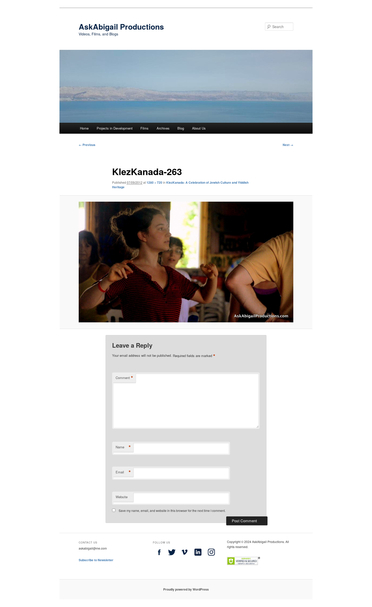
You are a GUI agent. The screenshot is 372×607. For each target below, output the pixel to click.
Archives (163, 128)
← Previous (87, 144)
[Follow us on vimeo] (184, 557)
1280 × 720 (154, 182)
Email (123, 472)
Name (123, 447)
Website (122, 496)
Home (84, 128)
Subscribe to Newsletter (96, 560)
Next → (288, 144)
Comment (124, 378)
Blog (180, 128)
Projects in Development (115, 128)
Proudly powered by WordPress (186, 589)
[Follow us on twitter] (172, 557)
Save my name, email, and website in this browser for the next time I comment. (172, 510)
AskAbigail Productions (121, 26)
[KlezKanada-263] (186, 262)
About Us (199, 128)
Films (144, 128)
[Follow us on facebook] (159, 557)
